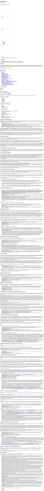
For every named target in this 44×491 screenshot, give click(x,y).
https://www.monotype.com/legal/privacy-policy (7, 442)
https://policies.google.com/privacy (5, 387)
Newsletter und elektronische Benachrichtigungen (7, 81)
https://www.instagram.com (10, 410)
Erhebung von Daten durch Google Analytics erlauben (24, 370)
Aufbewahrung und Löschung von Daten (6, 76)
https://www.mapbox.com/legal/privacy (6, 444)
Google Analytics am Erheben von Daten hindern (13, 370)
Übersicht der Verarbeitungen (5, 73)
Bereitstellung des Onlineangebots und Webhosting (7, 78)
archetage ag (3, 1)
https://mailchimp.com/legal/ (35, 340)
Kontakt (2, 56)
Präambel (3, 72)
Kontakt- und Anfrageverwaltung (5, 80)
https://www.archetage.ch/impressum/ (7, 92)
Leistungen (4, 42)
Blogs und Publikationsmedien (5, 79)
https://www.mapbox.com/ (30, 443)
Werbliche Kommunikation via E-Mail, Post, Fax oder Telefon (8, 82)
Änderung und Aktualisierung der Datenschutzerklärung (8, 84)
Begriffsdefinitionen (4, 85)
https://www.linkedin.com (9, 412)
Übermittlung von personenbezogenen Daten (6, 75)
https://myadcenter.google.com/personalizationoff (12, 388)
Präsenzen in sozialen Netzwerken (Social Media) (7, 83)
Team (3, 43)
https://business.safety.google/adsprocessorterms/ (22, 387)
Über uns (3, 41)
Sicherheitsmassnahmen (4, 74)
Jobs (3, 44)
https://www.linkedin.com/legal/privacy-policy (23, 412)
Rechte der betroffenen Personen (5, 77)
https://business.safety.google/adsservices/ (28, 388)
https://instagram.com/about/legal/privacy (22, 410)
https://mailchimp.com (23, 340)
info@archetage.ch (6, 91)
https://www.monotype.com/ (34, 441)
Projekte (2, 29)
